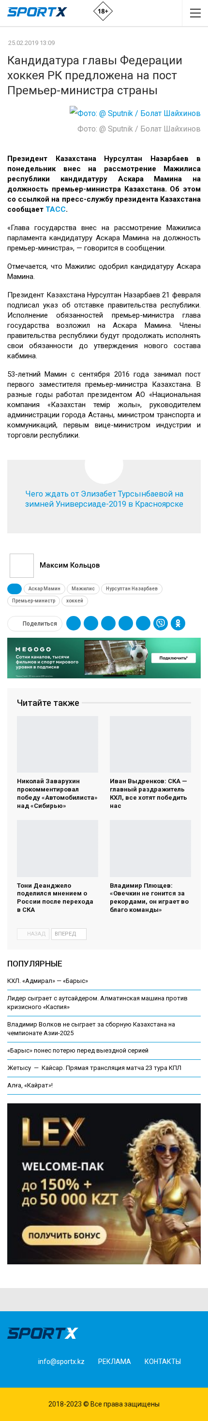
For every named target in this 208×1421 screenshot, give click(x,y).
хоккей (74, 600)
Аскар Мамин (44, 588)
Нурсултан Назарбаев (132, 588)
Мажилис (83, 588)
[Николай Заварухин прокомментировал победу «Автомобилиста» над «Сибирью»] (57, 744)
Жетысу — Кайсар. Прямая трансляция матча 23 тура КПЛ (94, 1067)
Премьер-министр (33, 600)
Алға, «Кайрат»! (30, 1085)
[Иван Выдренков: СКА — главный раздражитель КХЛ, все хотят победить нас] (150, 744)
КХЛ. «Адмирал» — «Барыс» (47, 980)
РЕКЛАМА (114, 1361)
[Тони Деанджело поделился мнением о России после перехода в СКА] (57, 848)
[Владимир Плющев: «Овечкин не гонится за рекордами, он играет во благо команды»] (150, 848)
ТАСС (55, 209)
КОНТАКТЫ (163, 1361)
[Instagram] (34, 1377)
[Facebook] (19, 1377)
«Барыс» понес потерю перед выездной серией (78, 1050)
